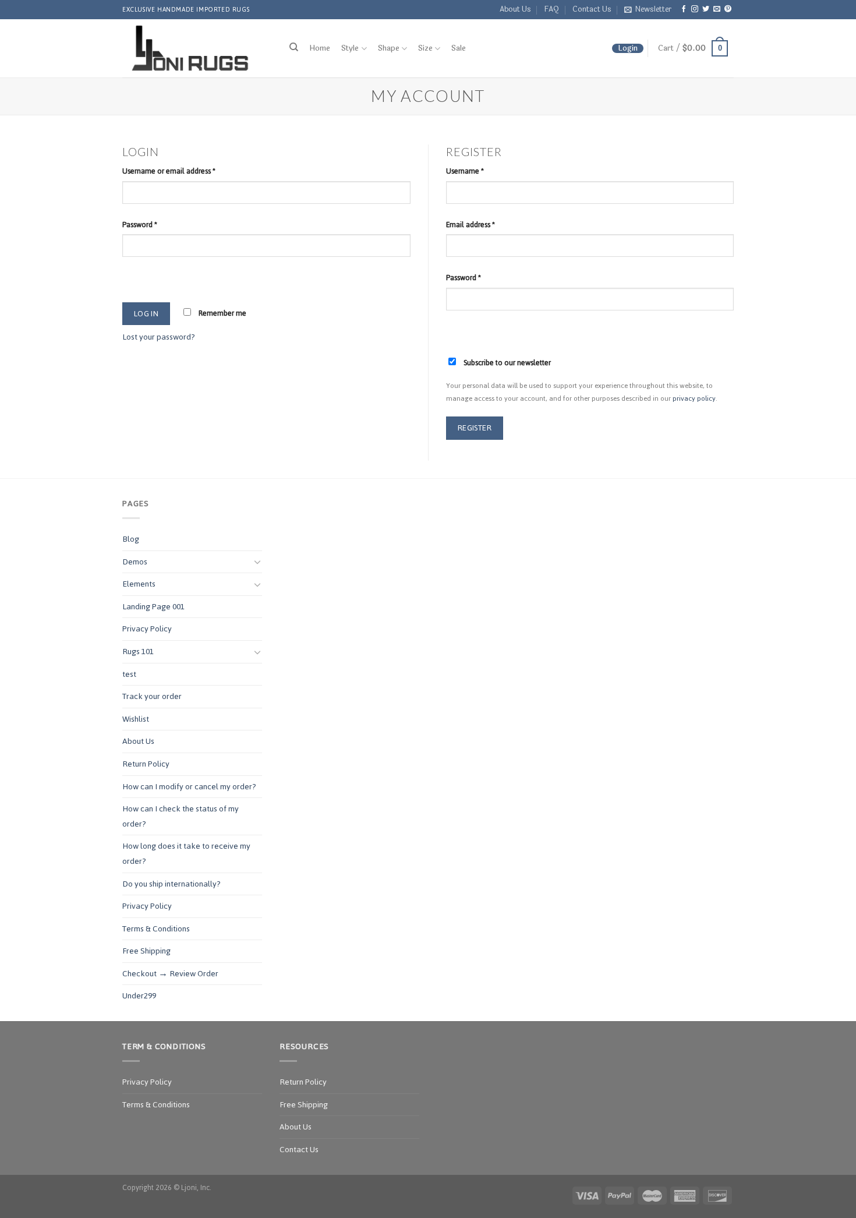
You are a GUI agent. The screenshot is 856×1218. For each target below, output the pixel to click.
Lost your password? (158, 337)
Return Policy (145, 764)
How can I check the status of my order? (180, 816)
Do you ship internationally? (171, 884)
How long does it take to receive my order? (186, 853)
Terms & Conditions (156, 929)
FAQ (551, 9)
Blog (130, 539)
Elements (138, 584)
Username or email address (168, 171)
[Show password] (133, 277)
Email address (470, 224)
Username (465, 171)
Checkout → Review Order (170, 974)
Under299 (139, 996)
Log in (146, 313)
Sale (458, 48)
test (129, 674)
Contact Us (591, 9)
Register (475, 427)
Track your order (152, 696)
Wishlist (135, 719)
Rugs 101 (138, 651)
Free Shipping (146, 951)
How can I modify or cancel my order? (189, 787)
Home (319, 48)
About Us (515, 9)
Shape (388, 48)
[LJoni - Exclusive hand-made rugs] (194, 48)
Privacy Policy (147, 629)
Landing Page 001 (153, 607)
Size (425, 48)
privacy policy (694, 398)
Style (350, 48)
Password (139, 224)
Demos (134, 562)
